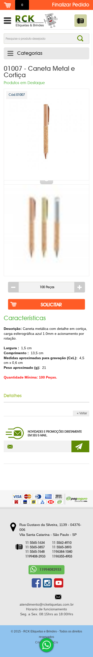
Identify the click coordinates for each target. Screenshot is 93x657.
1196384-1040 (62, 551)
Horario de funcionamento (46, 609)
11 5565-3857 (35, 547)
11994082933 (50, 569)
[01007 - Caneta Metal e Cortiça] (46, 134)
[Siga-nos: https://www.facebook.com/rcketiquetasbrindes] (36, 583)
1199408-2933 (35, 556)
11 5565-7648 (35, 551)
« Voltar (82, 413)
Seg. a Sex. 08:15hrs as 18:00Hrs (46, 614)
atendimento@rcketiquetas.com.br (47, 604)
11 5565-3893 (61, 547)
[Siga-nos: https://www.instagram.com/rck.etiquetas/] (47, 583)
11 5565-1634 (35, 543)
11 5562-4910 (61, 543)
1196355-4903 (62, 556)
